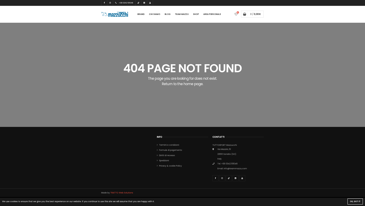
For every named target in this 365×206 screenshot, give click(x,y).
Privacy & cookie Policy (170, 165)
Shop (196, 14)
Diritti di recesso (167, 155)
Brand (141, 14)
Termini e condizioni (169, 144)
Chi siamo (154, 14)
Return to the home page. (182, 84)
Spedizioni (164, 160)
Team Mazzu (182, 14)
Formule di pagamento (170, 150)
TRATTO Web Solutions (121, 192)
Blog (168, 14)
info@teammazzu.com (235, 168)
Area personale (212, 14)
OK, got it (355, 201)
